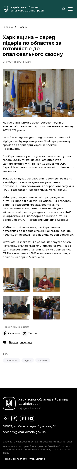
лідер (27, 360)
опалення (11, 360)
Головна (8, 27)
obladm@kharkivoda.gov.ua (24, 432)
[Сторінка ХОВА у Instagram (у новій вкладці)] (5, 418)
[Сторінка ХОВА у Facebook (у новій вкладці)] (23, 418)
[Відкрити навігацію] (70, 9)
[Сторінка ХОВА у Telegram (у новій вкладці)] (14, 418)
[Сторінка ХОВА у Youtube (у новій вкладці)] (31, 418)
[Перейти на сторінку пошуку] (63, 9)
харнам (42, 360)
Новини (22, 27)
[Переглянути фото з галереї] (16, 280)
